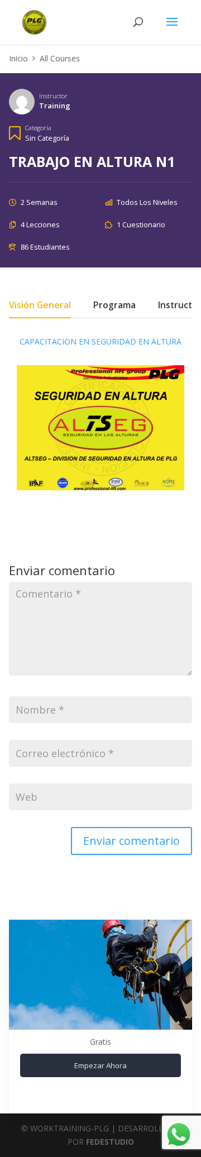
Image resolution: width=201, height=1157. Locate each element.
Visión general (40, 306)
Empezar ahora (100, 1065)
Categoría (38, 127)
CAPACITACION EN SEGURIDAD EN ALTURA (100, 341)
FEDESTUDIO (110, 1141)
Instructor (53, 96)
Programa (114, 306)
